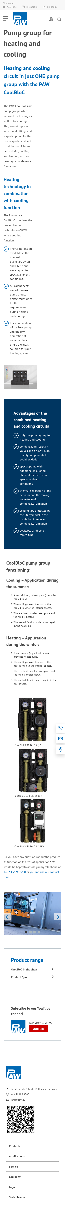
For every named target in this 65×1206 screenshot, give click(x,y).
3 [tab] (34, 932)
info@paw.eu (18, 1099)
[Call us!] (60, 728)
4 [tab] (39, 932)
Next (57, 916)
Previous (7, 916)
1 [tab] (26, 932)
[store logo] (20, 18)
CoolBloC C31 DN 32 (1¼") (29, 846)
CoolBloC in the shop (24, 969)
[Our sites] (60, 749)
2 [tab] (30, 932)
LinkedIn (52, 6)
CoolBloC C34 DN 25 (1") (28, 795)
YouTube (12, 6)
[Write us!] (60, 738)
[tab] (32, 1146)
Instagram (31, 6)
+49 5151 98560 (20, 1094)
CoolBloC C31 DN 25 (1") (28, 745)
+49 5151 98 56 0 (15, 872)
